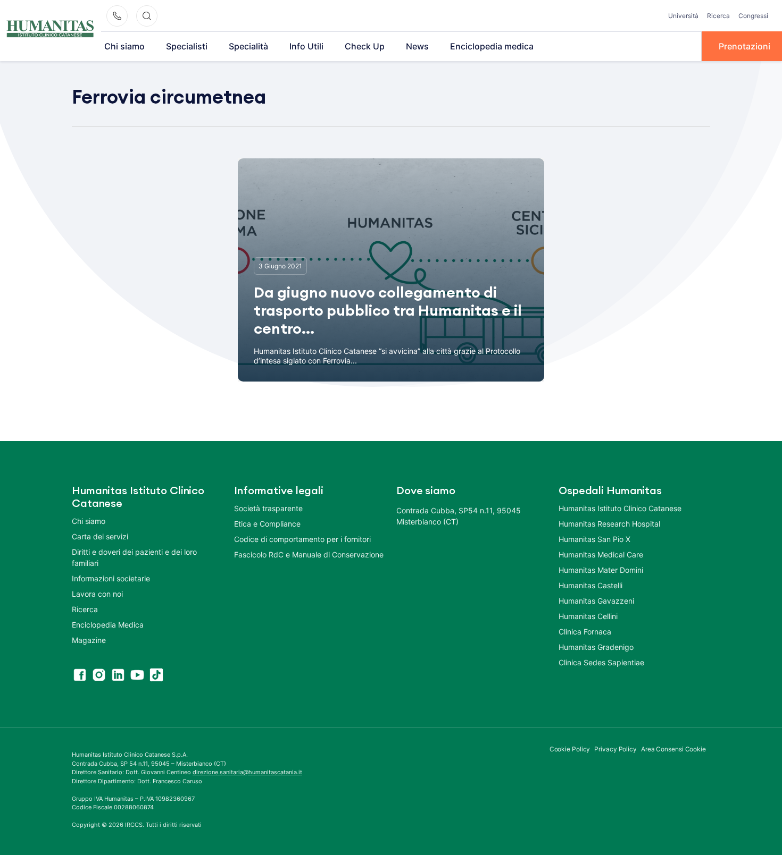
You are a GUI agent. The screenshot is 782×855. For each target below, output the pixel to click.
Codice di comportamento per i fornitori (302, 539)
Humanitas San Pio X (594, 539)
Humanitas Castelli (590, 585)
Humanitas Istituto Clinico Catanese (620, 508)
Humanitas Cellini (588, 616)
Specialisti (186, 46)
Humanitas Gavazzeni (596, 600)
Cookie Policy (570, 749)
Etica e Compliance (267, 523)
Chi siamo (124, 46)
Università (683, 16)
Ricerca (718, 16)
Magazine (89, 640)
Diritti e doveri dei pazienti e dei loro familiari (134, 557)
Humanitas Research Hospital (609, 523)
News (417, 46)
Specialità (248, 46)
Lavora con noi (97, 593)
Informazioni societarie (111, 578)
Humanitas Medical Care (601, 554)
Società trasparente (268, 508)
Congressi (753, 16)
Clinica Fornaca (585, 631)
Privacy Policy (615, 749)
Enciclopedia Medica (108, 624)
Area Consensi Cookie (673, 749)
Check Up (365, 46)
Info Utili (306, 46)
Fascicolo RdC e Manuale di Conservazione (309, 554)
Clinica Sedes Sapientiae (601, 662)
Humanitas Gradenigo (596, 646)
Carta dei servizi (100, 536)
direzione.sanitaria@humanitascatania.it (247, 772)
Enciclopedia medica (492, 46)
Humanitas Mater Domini (601, 569)
